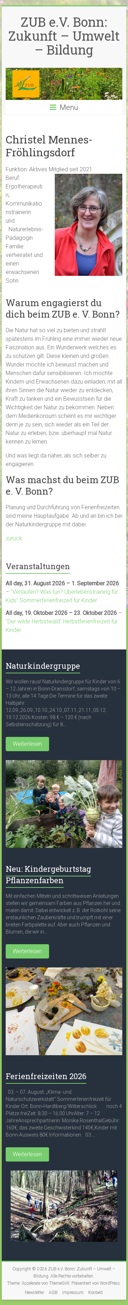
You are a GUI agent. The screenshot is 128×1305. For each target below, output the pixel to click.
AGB (53, 1292)
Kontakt (95, 1292)
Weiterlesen (27, 743)
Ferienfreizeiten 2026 (46, 1076)
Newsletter (34, 1292)
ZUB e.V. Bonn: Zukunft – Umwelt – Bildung (64, 35)
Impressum (73, 1292)
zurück (14, 538)
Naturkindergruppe (43, 666)
